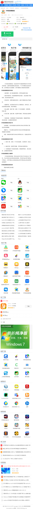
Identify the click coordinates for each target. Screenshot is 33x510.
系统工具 (10, 6)
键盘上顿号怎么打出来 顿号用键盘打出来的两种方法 (14, 448)
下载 (28, 306)
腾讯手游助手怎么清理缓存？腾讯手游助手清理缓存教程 (15, 233)
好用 (7, 27)
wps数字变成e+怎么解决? (24, 222)
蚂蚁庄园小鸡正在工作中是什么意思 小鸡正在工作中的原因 (15, 214)
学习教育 (26, 6)
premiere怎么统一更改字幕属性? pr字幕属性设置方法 (14, 228)
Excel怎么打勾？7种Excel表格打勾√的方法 (12, 458)
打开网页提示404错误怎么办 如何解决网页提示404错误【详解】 (15, 445)
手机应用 (12, 8)
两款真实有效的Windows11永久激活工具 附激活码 (13, 455)
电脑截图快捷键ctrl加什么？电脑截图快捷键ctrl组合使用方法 (16, 452)
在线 (6, 113)
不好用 (16, 27)
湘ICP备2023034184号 (8, 506)
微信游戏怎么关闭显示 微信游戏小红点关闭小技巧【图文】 (15, 230)
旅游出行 (17, 8)
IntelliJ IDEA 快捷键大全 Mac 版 (9, 220)
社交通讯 (14, 6)
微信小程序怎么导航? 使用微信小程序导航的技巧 (13, 236)
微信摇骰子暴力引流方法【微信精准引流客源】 (13, 217)
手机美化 (18, 6)
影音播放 (6, 6)
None (19, 239)
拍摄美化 (22, 6)
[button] (15, 78)
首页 (2, 5)
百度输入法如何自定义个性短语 (9, 222)
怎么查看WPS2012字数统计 (24, 225)
